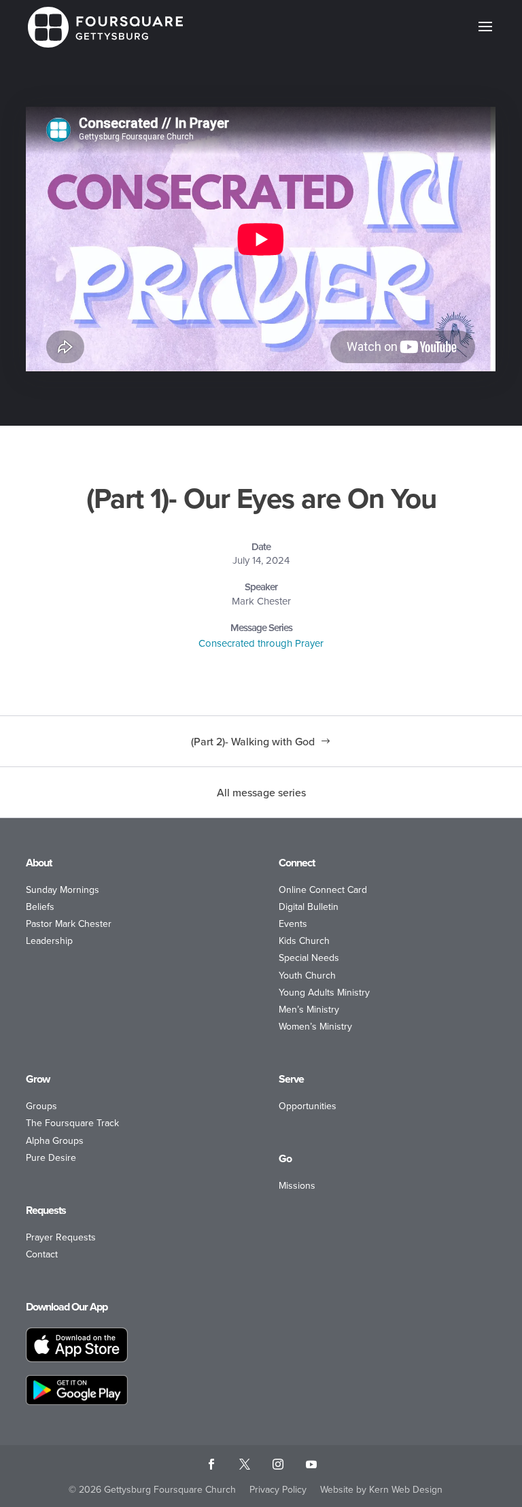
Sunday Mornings (62, 889)
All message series (261, 792)
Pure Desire (51, 1157)
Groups (41, 1106)
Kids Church (304, 940)
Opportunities (307, 1106)
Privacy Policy (278, 1489)
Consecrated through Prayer (261, 643)
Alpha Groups (55, 1140)
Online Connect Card (323, 889)
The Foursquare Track (72, 1123)
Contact (42, 1254)
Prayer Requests (61, 1237)
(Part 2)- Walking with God (253, 741)
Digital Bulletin (308, 906)
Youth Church (307, 975)
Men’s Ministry (309, 1009)
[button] (485, 35)
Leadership (49, 940)
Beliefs (40, 906)
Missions (297, 1185)
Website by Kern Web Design (381, 1489)
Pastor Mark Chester (68, 923)
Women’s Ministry (315, 1026)
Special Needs (309, 957)
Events (293, 923)
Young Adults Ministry (324, 992)
